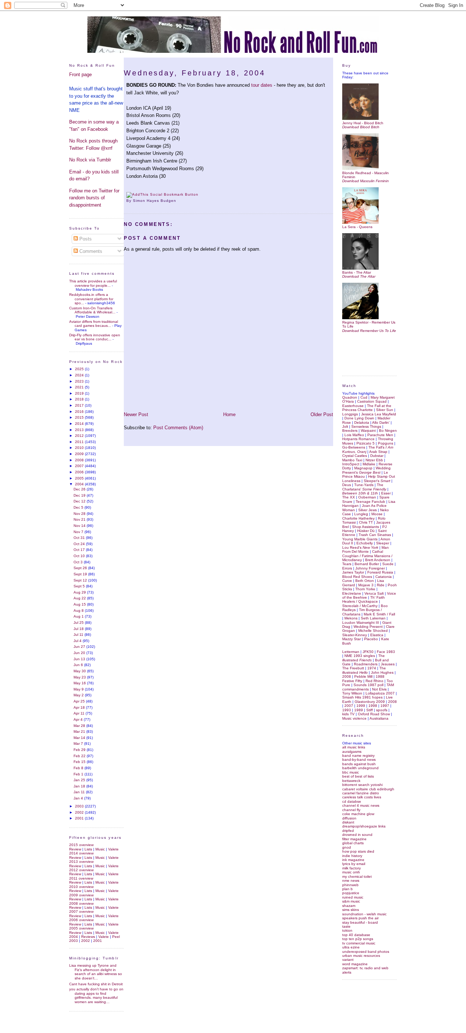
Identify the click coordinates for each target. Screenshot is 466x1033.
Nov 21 (80, 519)
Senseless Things (366, 426)
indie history (352, 856)
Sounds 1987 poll (368, 685)
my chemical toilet (357, 876)
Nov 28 (80, 514)
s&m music (351, 901)
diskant (348, 822)
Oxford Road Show (374, 714)
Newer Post (136, 414)
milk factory (351, 868)
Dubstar (376, 456)
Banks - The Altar (356, 272)
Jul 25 (79, 623)
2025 (80, 369)
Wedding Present (368, 627)
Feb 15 (80, 762)
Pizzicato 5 (365, 443)
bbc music (350, 772)
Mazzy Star (351, 639)
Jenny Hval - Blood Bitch (362, 123)
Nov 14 (80, 526)
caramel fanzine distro (360, 793)
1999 (360, 706)
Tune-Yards (364, 485)
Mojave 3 (366, 585)
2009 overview (81, 895)
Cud (363, 397)
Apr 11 (80, 713)
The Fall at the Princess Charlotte (366, 408)
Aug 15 (80, 604)
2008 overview (81, 903)
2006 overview (81, 920)
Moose (377, 514)
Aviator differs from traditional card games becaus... (93, 324)
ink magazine (353, 860)
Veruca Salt (374, 593)
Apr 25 (80, 701)
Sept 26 (81, 568)
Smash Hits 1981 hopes (362, 697)
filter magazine (354, 839)
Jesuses (388, 664)
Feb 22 (80, 756)
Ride (380, 585)
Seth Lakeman (373, 618)
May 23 (80, 677)
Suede (388, 564)
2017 (80, 405)
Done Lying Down (359, 418)
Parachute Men (380, 435)
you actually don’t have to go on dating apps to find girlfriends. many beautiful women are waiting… (96, 995)
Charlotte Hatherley (358, 518)
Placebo (371, 639)
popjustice (350, 893)
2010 (80, 448)
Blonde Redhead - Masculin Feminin (365, 175)
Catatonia (383, 577)
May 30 (80, 671)
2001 (80, 818)
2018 (80, 399)
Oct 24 (80, 544)
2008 (80, 460)
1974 (371, 668)
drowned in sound (357, 835)
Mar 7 (79, 744)
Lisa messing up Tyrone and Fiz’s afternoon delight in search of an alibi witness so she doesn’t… (95, 971)
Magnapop (363, 468)
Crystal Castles (354, 456)
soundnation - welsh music (364, 914)
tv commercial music (358, 943)
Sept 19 (81, 574)
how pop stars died (358, 851)
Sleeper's (377, 481)
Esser (386, 493)
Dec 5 (79, 507)
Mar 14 (80, 738)
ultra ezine (351, 947)
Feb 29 (80, 750)
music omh (351, 872)
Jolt (345, 426)
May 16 (80, 683)
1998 (372, 706)
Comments (90, 251)
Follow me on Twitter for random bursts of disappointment (94, 198)
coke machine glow (358, 814)
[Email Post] (178, 201)
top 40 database (356, 935)
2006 (80, 472)
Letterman (350, 652)
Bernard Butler (367, 564)
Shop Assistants (365, 527)
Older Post (322, 414)
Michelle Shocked (373, 631)
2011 (80, 442)
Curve (347, 581)
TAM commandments (368, 687)
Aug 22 (80, 598)
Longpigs (350, 414)
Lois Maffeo (354, 435)
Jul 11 (79, 635)
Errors (347, 568)
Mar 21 (80, 731)
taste (346, 926)
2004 (80, 484)
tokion (347, 930)
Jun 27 (80, 647)
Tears (346, 564)
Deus (346, 485)
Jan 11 (80, 792)
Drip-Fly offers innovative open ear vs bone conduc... (94, 337)
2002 (80, 812)
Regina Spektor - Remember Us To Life (368, 324)
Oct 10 (80, 556)
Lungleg (361, 514)
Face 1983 (386, 652)
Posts (85, 239)
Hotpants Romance (358, 439)
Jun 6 (79, 665)
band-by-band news (359, 760)
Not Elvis (379, 689)
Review (75, 849)
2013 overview (81, 862)
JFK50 (368, 652)
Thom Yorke (365, 589)
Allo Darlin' (381, 422)
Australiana (379, 718)
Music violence (354, 718)
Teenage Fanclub (370, 502)
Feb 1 (79, 774)
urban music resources (361, 956)
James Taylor (353, 572)
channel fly (351, 810)
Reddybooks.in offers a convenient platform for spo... (91, 299)
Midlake (369, 464)
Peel (116, 937)
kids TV (348, 714)
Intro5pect (350, 464)
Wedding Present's (366, 470)
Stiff (369, 710)
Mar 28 (80, 726)
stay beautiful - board (360, 922)
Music (100, 849)
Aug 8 (79, 611)
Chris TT (366, 522)
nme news (350, 881)
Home (229, 414)
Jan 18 (80, 786)
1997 (384, 706)
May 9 (79, 689)
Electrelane (351, 593)
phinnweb (350, 885)
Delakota (361, 422)
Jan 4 (79, 798)
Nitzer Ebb (374, 460)
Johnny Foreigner (370, 568)
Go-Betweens (353, 447)
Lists (88, 849)
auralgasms (352, 752)
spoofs (381, 710)
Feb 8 (79, 768)
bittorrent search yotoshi (362, 785)
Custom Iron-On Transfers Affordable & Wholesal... (92, 310)
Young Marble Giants (360, 539)
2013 (80, 430)
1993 (346, 710)
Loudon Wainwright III (360, 623)
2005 (80, 478)
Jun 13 (80, 659)
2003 (80, 806)
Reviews (88, 937)
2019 (80, 393)
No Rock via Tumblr (90, 160)
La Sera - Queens (357, 226)
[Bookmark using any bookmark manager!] (162, 194)
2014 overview (81, 853)
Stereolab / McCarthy (360, 606)
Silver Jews (367, 510)
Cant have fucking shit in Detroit (96, 984)
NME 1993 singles (359, 656)
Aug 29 (80, 592)
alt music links (353, 747)
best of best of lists (358, 776)
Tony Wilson (352, 693)
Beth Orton (364, 581)
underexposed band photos (365, 952)
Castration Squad (372, 401)
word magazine (355, 964)
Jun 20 (80, 653)
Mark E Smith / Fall (379, 614)
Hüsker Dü (366, 531)
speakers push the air (360, 918)
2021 (80, 387)
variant (348, 960)
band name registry (358, 756)
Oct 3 (79, 562)
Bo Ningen (388, 431)
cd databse (351, 801)
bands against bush (359, 764)
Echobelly (364, 543)
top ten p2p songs (357, 939)
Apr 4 (79, 719)
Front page (80, 74)
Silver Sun (384, 410)
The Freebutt (353, 668)
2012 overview (81, 870)
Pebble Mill (363, 676)
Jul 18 (79, 629)
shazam (348, 906)
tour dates (261, 85)
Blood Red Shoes (357, 577)
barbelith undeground (360, 768)
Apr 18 (80, 707)
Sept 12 (81, 580)
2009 (80, 454)
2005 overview (81, 928)
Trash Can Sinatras (375, 535)
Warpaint (368, 431)
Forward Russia (380, 572)
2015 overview (81, 845)
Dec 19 (80, 495)
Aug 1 (79, 616)
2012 (80, 436)
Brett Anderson (377, 560)
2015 (80, 417)
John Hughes (382, 672)
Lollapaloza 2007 (380, 693)
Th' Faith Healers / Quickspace (363, 599)
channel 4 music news (360, 805)
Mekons (351, 618)
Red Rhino (374, 681)
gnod (346, 847)
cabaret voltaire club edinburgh (368, 789)
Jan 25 (80, 780)
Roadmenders (366, 664)
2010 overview (81, 887)
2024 (80, 375)
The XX (348, 497)
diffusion (349, 818)
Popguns (385, 443)
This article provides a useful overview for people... (93, 283)
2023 (80, 381)
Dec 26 (80, 489)
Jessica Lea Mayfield (378, 414)
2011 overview (81, 878)
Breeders (350, 431)
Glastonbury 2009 (370, 702)
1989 (358, 710)
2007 (80, 466)
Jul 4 (78, 641)
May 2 (79, 695)
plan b (347, 889)
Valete (113, 849)
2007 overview (81, 911)
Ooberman (367, 497)
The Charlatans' (364, 487)
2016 (80, 412)
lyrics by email (353, 864)
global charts (353, 843)
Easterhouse (353, 406)
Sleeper (382, 543)
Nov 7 (79, 532)
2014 (80, 424)
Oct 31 (80, 538)
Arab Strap (378, 452)
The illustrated (363, 658)
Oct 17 (80, 550)
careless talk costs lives (361, 797)
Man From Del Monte (365, 549)
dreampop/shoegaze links (364, 826)
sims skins (350, 910)
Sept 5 (80, 586)
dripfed (348, 831)
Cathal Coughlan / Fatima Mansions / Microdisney (367, 555)
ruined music (352, 897)
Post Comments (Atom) (178, 427)
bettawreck (351, 781)
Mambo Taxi (352, 460)
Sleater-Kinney (354, 635)
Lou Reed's (360, 547)
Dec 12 (80, 501)
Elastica (376, 635)
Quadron (349, 397)
